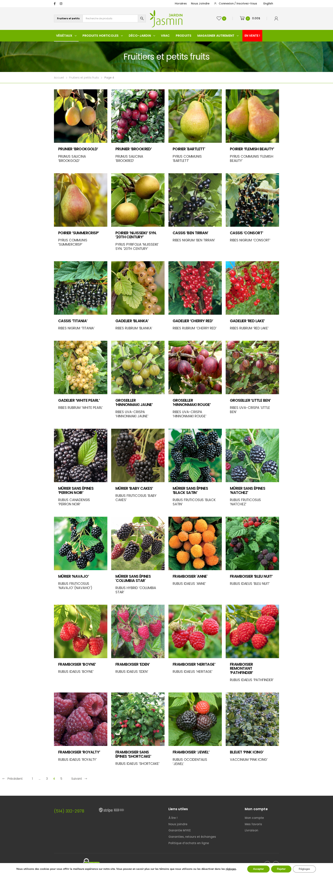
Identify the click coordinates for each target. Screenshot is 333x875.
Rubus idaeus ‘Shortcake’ (137, 763)
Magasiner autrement (215, 35)
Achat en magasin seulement (138, 478)
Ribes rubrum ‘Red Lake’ (249, 328)
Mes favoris (253, 824)
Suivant (76, 779)
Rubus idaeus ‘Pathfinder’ (252, 680)
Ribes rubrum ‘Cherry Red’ (195, 328)
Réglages (304, 869)
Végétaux (64, 35)
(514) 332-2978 (69, 811)
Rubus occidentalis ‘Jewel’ (190, 761)
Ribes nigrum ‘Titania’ (76, 328)
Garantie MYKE (179, 830)
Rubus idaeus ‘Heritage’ (193, 671)
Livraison (251, 830)
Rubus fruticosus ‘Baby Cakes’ (135, 497)
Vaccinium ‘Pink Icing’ (249, 759)
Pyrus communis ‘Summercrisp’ (72, 242)
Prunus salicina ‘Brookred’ (129, 158)
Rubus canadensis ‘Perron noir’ (74, 502)
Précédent (15, 779)
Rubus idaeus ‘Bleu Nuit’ (250, 583)
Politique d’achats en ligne (188, 843)
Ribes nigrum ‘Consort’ (250, 240)
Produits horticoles (100, 35)
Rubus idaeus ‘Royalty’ (77, 759)
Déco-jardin (140, 35)
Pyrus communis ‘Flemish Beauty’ (251, 158)
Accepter (258, 869)
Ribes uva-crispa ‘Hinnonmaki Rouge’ (189, 414)
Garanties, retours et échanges (192, 837)
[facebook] (55, 3)
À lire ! (172, 818)
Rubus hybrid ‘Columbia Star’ (135, 590)
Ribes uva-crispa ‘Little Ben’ (250, 409)
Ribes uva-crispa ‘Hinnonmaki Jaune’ (131, 414)
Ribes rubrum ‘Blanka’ (133, 328)
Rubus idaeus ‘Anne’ (189, 583)
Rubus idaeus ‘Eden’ (131, 671)
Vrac (165, 35)
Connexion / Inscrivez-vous (238, 3)
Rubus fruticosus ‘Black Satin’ (194, 502)
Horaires (181, 3)
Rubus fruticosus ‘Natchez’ (245, 502)
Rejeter (281, 869)
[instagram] (61, 3)
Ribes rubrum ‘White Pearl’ (80, 407)
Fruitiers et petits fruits (84, 77)
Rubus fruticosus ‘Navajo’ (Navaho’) (75, 585)
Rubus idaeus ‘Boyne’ (75, 671)
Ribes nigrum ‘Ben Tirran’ (194, 240)
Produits (183, 35)
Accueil (59, 77)
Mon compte (254, 818)
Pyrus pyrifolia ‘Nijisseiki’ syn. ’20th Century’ (137, 246)
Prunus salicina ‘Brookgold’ (72, 158)
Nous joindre (200, 3)
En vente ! (252, 35)
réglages (231, 869)
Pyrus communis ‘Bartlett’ (187, 158)
